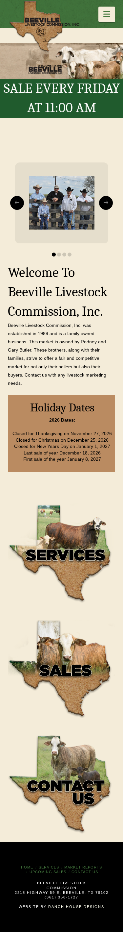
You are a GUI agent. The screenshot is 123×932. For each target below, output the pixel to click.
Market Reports (83, 867)
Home (27, 867)
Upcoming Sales (48, 872)
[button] (106, 14)
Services (49, 867)
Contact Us (85, 872)
